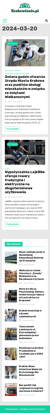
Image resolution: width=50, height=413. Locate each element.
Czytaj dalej (12, 129)
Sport (7, 169)
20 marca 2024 (16, 102)
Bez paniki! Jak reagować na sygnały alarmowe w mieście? (31, 388)
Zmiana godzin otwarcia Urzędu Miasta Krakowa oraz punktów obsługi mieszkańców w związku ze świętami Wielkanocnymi (25, 87)
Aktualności (9, 70)
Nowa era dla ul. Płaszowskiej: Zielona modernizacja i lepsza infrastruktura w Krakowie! (31, 295)
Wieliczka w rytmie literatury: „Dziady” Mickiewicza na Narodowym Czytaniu (31, 274)
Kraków (18, 70)
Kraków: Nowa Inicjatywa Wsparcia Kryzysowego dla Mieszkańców (30, 370)
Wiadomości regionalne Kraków (17, 74)
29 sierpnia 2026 (27, 265)
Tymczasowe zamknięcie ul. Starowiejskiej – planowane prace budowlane (29, 332)
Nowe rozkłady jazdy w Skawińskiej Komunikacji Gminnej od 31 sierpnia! (32, 256)
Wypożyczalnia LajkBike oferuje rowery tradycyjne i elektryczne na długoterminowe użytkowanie (25, 182)
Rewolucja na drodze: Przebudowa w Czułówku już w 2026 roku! (31, 352)
